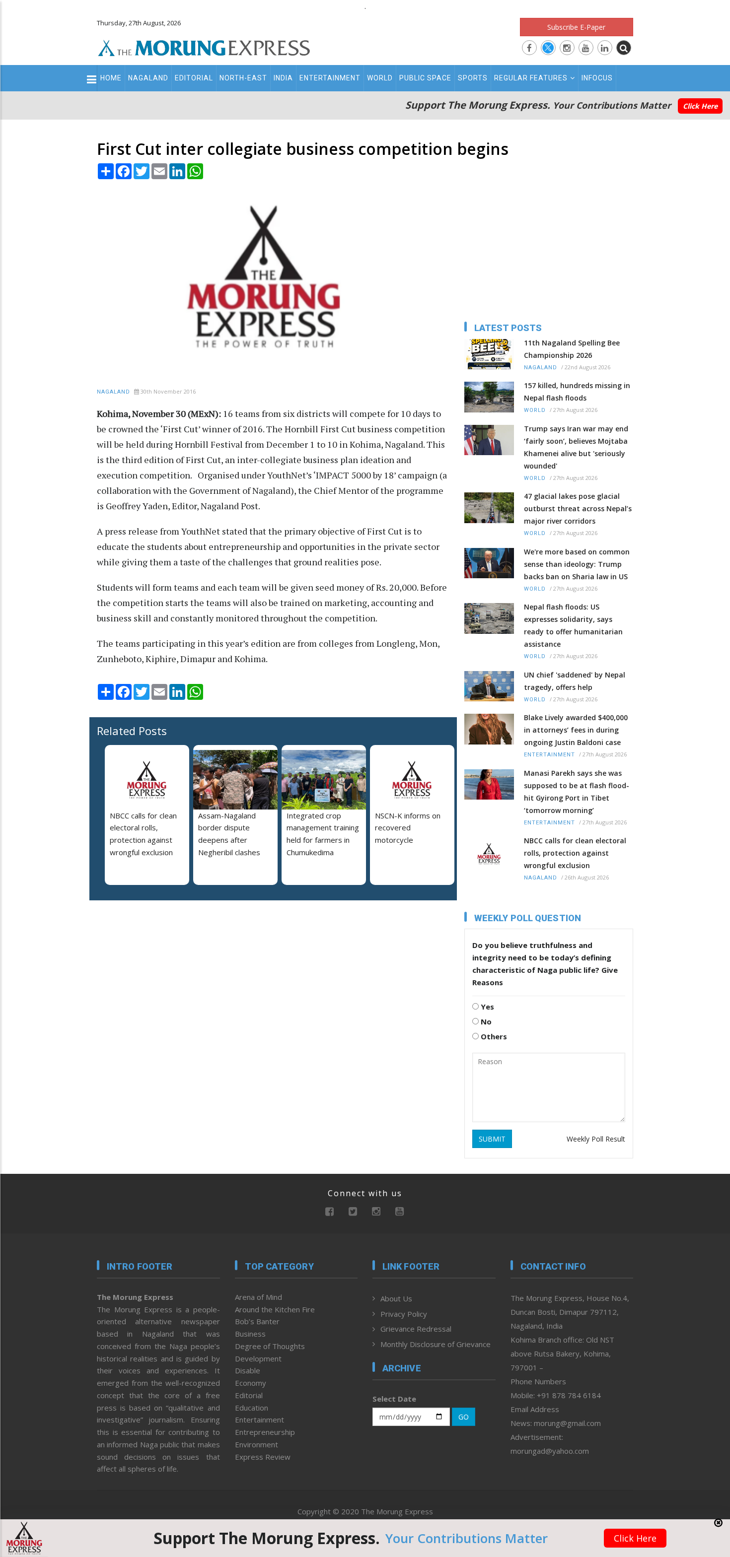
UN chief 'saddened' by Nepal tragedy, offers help (574, 681)
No (485, 1021)
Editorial (194, 78)
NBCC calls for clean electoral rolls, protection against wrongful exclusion (575, 853)
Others (493, 1036)
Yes (486, 1007)
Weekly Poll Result (596, 1139)
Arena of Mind (258, 1297)
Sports (473, 78)
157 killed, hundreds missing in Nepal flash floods (577, 392)
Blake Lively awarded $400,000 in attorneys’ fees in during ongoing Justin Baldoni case (576, 730)
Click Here (700, 106)
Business (250, 1334)
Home (111, 78)
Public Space (425, 78)
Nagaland (148, 78)
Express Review (263, 1457)
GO (463, 1417)
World (380, 78)
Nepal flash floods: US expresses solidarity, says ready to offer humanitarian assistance (573, 625)
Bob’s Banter (257, 1321)
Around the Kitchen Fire (275, 1309)
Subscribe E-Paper (576, 27)
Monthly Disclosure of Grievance (435, 1344)
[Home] (204, 47)
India (283, 78)
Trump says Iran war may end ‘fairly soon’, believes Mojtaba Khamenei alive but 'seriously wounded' (576, 447)
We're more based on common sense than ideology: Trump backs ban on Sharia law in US (577, 564)
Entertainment (330, 78)
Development (258, 1358)
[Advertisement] (53, 877)
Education (251, 1408)
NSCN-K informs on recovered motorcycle (407, 828)
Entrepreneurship (265, 1432)
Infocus (597, 78)
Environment (256, 1444)
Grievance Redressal (415, 1329)
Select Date (394, 1399)
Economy (250, 1383)
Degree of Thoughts (270, 1346)
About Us (396, 1298)
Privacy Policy (403, 1314)
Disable (247, 1370)
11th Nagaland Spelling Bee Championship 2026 (572, 349)
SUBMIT (492, 1139)
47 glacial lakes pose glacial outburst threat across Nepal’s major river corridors (578, 508)
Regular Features (531, 78)
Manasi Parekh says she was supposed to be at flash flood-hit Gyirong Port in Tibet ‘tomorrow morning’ (576, 791)
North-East (243, 78)
